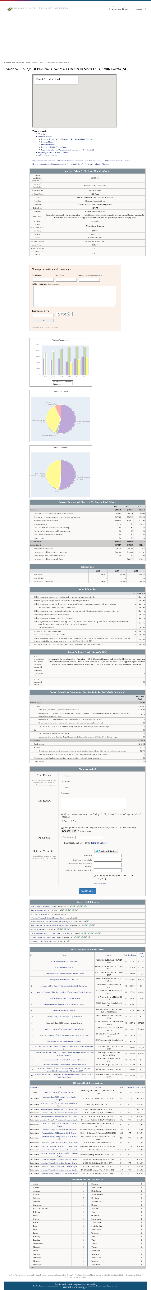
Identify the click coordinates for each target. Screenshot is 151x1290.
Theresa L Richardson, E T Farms (43, 941)
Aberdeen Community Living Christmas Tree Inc (48, 918)
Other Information (48, 144)
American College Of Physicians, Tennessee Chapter (59, 1173)
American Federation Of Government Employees (64, 1041)
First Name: (37, 275)
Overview (42, 133)
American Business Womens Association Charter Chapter (64, 1004)
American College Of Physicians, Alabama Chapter (59, 1159)
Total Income (140, 1087)
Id (31, 955)
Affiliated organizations (47, 155)
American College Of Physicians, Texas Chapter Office (59, 1109)
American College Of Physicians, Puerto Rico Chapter (59, 1150)
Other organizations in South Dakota (53, 152)
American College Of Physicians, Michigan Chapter (59, 1116)
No (74, 821)
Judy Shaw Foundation (39, 910)
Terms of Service (99, 842)
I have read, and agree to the (85, 842)
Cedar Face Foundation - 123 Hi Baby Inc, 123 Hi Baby (50, 933)
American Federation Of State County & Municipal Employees (64, 1060)
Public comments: (46, 283)
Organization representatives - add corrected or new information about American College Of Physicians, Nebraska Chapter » (82, 160)
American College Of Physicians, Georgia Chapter (59, 1112)
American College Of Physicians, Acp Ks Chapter (64, 1016)
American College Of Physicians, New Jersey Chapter (59, 1142)
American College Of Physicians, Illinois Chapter (59, 1133)
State (125, 955)
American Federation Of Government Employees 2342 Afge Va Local (64, 1035)
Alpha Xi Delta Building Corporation (64, 961)
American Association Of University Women (64, 998)
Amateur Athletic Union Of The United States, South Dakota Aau (64, 986)
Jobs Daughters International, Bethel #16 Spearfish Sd (50, 925)
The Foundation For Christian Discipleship (46, 937)
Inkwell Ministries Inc (39, 929)
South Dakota (25, 63)
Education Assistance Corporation (43, 914)
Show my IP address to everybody (115, 877)
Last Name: (60, 275)
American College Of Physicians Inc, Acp (59, 1092)
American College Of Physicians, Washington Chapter (59, 1120)
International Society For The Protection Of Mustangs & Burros (53, 921)
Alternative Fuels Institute (64, 967)
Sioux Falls (97, 197)
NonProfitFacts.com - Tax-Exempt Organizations (41, 7)
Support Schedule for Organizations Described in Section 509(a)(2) (67, 149)
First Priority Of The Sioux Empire (43, 906)
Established (132, 955)
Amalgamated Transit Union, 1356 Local (64, 979)
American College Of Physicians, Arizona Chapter (59, 1166)
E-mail (90, 275)
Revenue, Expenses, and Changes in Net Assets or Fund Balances (67, 139)
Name (64, 955)
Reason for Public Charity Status (54, 147)
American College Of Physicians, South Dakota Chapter (64, 1029)
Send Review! (87, 891)
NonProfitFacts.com (11, 63)
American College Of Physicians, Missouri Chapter (59, 1170)
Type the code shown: (40, 310)
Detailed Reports (45, 136)
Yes (65, 821)
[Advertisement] (75, 39)
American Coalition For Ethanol (64, 1010)
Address (109, 955)
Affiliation (33, 1087)
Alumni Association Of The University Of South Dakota (64, 973)
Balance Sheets (47, 141)
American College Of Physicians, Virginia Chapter (59, 1146)
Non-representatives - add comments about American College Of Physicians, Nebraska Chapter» (70, 164)
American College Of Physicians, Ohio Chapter (59, 1129)
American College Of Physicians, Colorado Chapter (59, 1163)
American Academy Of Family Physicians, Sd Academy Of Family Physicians (64, 992)
